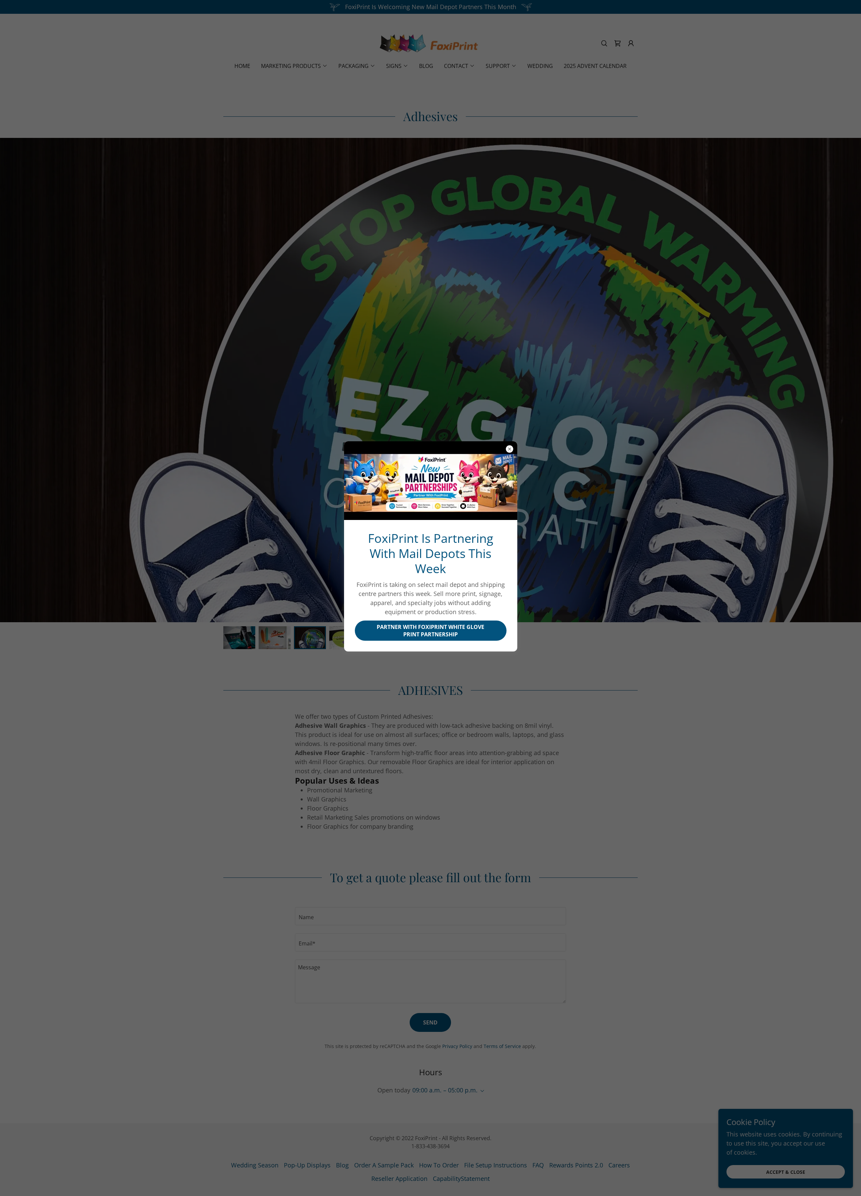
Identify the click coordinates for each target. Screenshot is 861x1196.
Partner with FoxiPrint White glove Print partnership (430, 630)
